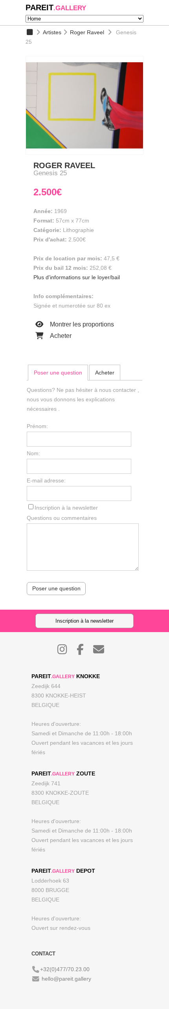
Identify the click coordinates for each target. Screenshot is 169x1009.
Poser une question (58, 372)
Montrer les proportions (81, 324)
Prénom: (37, 426)
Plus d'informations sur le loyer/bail (76, 277)
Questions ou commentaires (62, 518)
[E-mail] (102, 651)
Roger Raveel (87, 32)
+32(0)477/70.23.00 (65, 969)
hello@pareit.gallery (66, 979)
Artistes (52, 32)
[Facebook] (84, 651)
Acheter (60, 335)
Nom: (33, 453)
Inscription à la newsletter (66, 507)
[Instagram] (66, 651)
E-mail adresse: (46, 480)
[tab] (58, 372)
